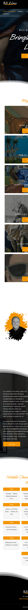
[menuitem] (10, 11)
